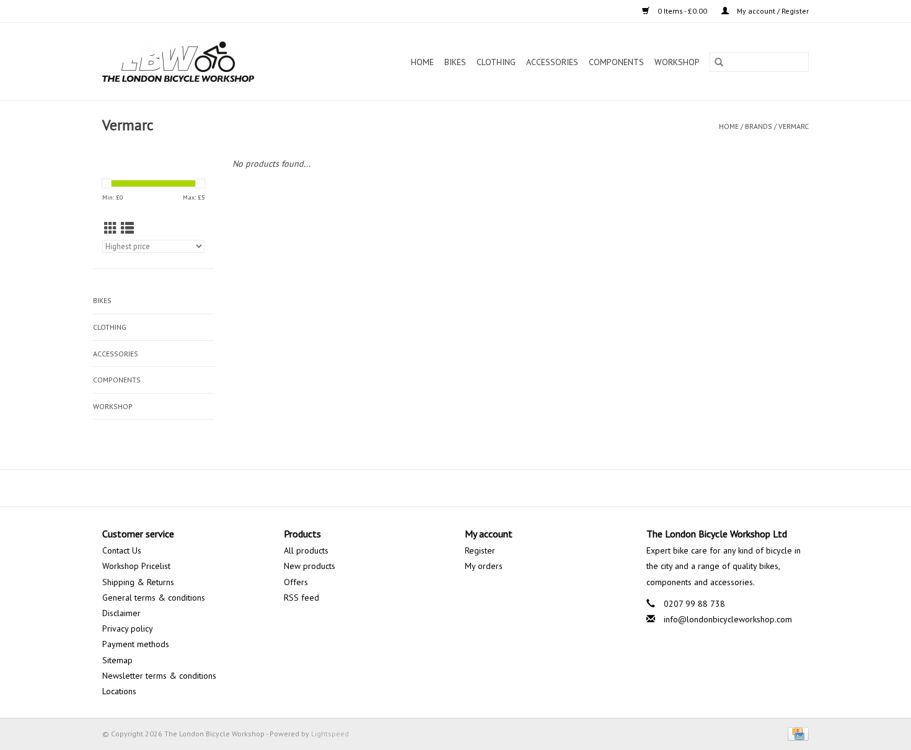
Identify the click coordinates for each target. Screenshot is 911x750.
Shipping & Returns (138, 582)
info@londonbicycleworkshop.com (728, 619)
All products (306, 550)
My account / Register (772, 10)
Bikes (455, 62)
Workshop (677, 62)
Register (480, 550)
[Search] (719, 62)
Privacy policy (127, 628)
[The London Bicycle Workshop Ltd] (199, 62)
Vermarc (793, 126)
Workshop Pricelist (136, 565)
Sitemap (117, 660)
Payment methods (135, 644)
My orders (484, 565)
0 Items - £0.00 (682, 10)
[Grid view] (110, 228)
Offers (296, 582)
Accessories (552, 62)
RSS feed (301, 597)
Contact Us (121, 550)
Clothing (496, 62)
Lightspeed (330, 733)
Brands (758, 126)
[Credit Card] (796, 733)
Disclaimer (121, 613)
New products (309, 565)
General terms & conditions (153, 597)
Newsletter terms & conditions (159, 675)
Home (422, 62)
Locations (119, 691)
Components (616, 62)
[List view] (127, 228)
